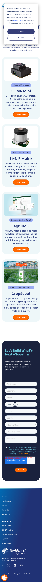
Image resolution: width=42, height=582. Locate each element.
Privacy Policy (18, 20)
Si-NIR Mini (6, 525)
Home (4, 497)
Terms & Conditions (26, 574)
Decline (21, 38)
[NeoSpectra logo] (19, 551)
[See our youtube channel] (21, 566)
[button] (38, 5)
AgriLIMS (5, 539)
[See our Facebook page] (2, 566)
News (4, 505)
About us (6, 514)
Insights (5, 510)
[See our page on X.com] (8, 565)
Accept (21, 31)
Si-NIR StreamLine (9, 534)
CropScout (7, 543)
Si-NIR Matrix (7, 530)
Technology (7, 501)
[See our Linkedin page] (15, 565)
